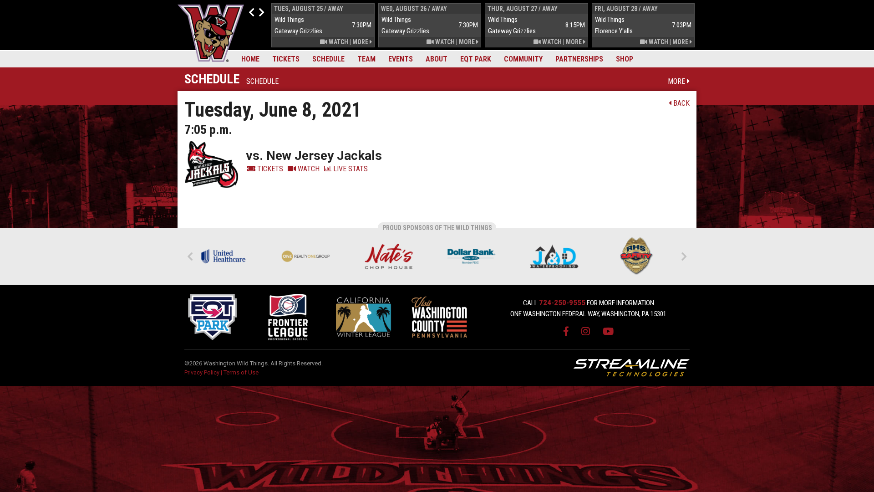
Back (680, 103)
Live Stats (349, 168)
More (361, 42)
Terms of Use (241, 372)
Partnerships (579, 59)
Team (366, 59)
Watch (337, 42)
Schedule (328, 59)
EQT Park (475, 59)
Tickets (286, 59)
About (436, 59)
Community (523, 59)
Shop (624, 59)
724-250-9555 (562, 302)
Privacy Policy (201, 372)
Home (250, 59)
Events (400, 59)
